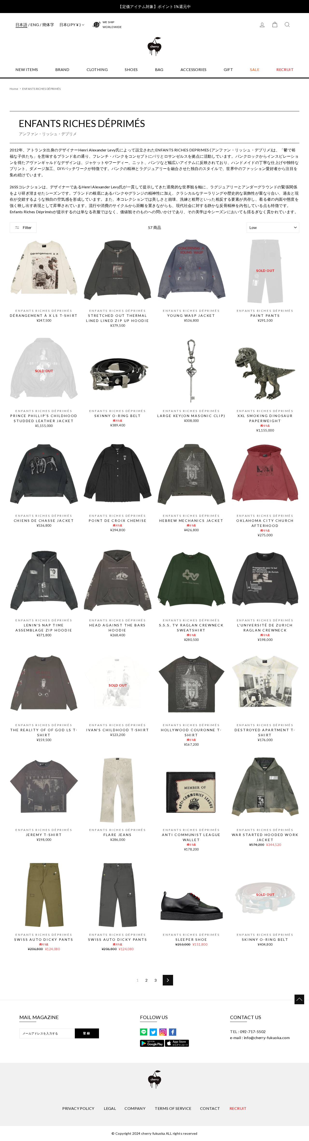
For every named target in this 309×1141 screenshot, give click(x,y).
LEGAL (110, 1108)
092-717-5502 (253, 1031)
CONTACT (210, 1108)
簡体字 (48, 24)
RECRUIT (285, 69)
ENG (34, 24)
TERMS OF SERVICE (173, 1108)
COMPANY (135, 1108)
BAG (159, 69)
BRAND (62, 69)
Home (14, 89)
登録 (87, 1033)
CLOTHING (97, 69)
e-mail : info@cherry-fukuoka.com (260, 1037)
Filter (27, 227)
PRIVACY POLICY (78, 1108)
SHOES (131, 69)
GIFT (228, 69)
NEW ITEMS (26, 69)
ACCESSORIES (193, 69)
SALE (254, 69)
